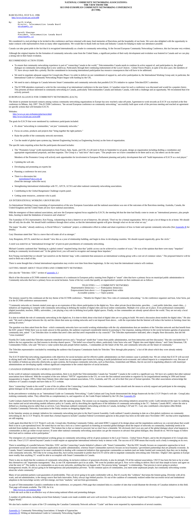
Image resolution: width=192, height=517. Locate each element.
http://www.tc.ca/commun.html (27, 490)
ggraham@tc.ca (25, 26)
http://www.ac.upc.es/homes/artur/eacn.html (32, 114)
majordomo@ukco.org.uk (30, 179)
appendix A (52, 273)
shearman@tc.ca (26, 37)
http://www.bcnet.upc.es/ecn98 (25, 17)
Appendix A (14, 510)
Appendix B (180, 227)
